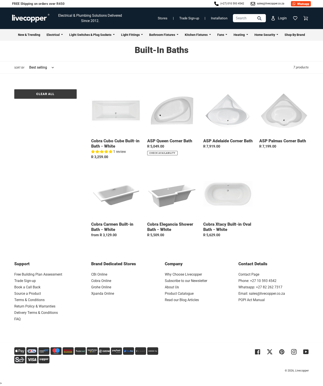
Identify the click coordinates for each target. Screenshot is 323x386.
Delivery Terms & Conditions (36, 313)
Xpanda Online (102, 293)
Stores (162, 18)
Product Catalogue (179, 293)
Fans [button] (221, 35)
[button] (295, 18)
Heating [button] (239, 35)
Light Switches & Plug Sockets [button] (90, 35)
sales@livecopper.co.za (270, 3)
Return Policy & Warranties (34, 306)
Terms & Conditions (29, 300)
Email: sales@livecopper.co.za (261, 293)
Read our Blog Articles (182, 300)
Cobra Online (101, 281)
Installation (219, 18)
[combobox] (249, 18)
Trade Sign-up (189, 18)
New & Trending (29, 35)
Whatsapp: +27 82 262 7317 (260, 287)
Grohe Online (101, 287)
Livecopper (302, 370)
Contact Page (248, 274)
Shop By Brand (295, 35)
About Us (172, 287)
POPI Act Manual (251, 300)
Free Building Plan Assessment (38, 274)
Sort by (19, 67)
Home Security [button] (265, 35)
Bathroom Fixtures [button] (162, 35)
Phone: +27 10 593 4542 (257, 281)
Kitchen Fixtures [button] (196, 35)
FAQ (17, 319)
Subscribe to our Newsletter (186, 281)
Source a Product (27, 293)
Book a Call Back (27, 287)
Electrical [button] (53, 35)
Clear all (45, 94)
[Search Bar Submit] (260, 18)
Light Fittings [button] (130, 35)
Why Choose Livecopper (183, 274)
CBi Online (99, 274)
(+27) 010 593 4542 (232, 3)
